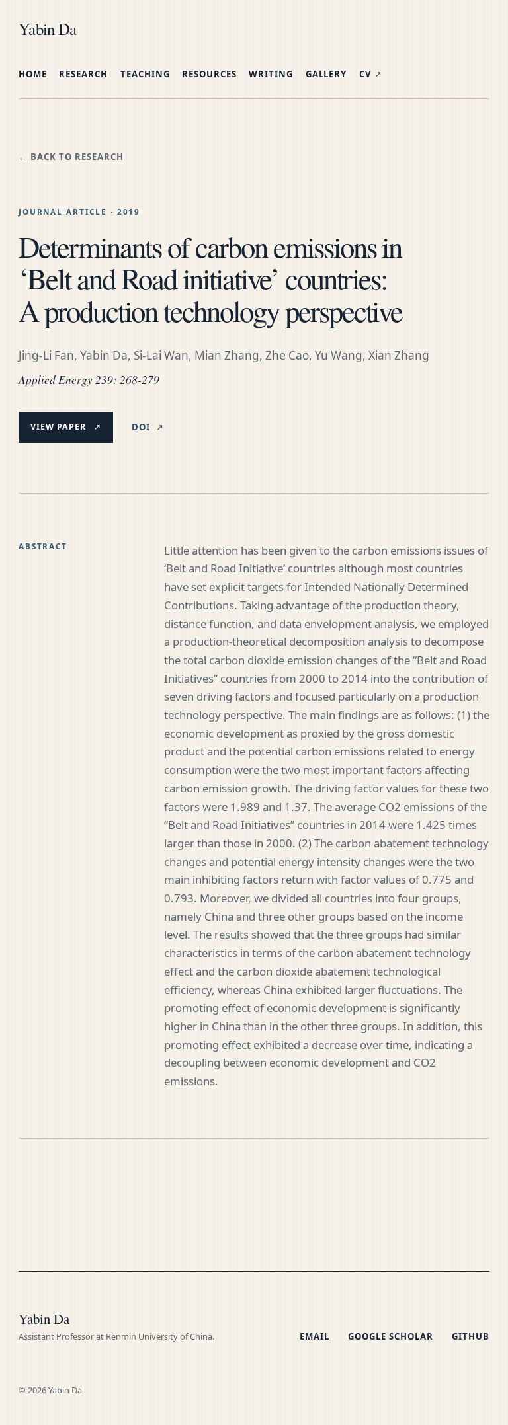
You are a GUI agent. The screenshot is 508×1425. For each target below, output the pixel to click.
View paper (65, 426)
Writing (271, 74)
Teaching (145, 74)
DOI (148, 427)
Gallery (326, 74)
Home (33, 74)
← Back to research (71, 157)
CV (370, 74)
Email (314, 1336)
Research (83, 74)
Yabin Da (47, 29)
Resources (209, 74)
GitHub (470, 1336)
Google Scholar (390, 1336)
